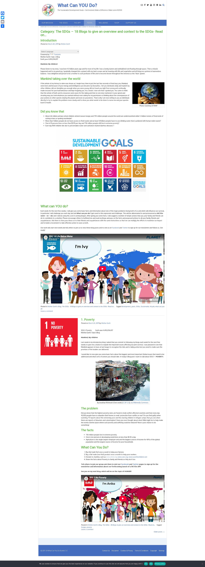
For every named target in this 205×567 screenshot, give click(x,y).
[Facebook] (2, 13)
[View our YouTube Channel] (151, 5)
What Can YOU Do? (77, 5)
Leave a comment (47, 311)
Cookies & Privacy (127, 550)
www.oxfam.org (111, 457)
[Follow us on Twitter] (148, 5)
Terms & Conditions (141, 550)
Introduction (49, 40)
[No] (202, 564)
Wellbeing (103, 23)
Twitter (125, 228)
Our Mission (47, 23)
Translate (57, 54)
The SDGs (63, 23)
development (126, 306)
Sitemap (161, 550)
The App (77, 23)
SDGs (138, 306)
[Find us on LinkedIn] (160, 5)
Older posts (159, 532)
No (151, 564)
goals (133, 306)
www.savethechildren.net (138, 457)
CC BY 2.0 (125, 403)
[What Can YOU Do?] (49, 10)
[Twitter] (2, 17)
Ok (146, 564)
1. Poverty (87, 319)
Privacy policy (160, 564)
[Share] (2, 26)
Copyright (153, 550)
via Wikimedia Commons (139, 403)
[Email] (2, 22)
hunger (83, 527)
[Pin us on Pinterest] (157, 5)
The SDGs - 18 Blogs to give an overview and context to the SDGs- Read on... (88, 306)
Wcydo (152, 306)
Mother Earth (65, 44)
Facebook (115, 228)
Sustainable (145, 306)
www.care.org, (123, 457)
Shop (116, 23)
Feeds (89, 23)
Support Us (131, 23)
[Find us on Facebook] (144, 5)
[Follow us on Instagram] (154, 5)
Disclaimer (115, 550)
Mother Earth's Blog (54, 306)
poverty (89, 527)
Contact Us (106, 550)
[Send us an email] (142, 5)
